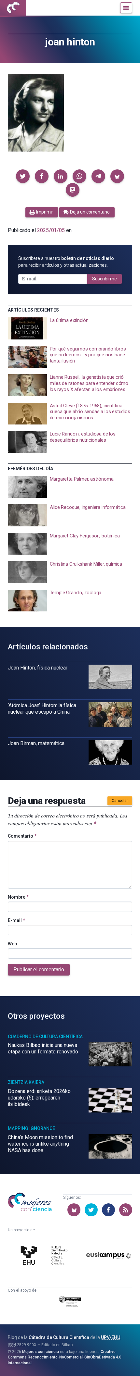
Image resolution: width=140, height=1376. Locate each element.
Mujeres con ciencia (40, 1351)
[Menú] (126, 7)
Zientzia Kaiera (26, 1082)
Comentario (22, 836)
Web (12, 943)
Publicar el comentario (38, 969)
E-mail (16, 920)
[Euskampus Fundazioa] (108, 1256)
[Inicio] (13, 8)
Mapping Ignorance (31, 1128)
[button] (23, 176)
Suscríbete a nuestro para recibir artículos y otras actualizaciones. (66, 262)
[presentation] (70, 328)
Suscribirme (104, 278)
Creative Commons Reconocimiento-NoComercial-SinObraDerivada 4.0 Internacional (64, 1357)
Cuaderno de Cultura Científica (45, 1036)
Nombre (18, 897)
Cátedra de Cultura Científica (59, 1337)
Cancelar (120, 800)
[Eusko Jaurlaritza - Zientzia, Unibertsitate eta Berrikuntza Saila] (70, 1302)
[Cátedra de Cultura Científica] (45, 1256)
